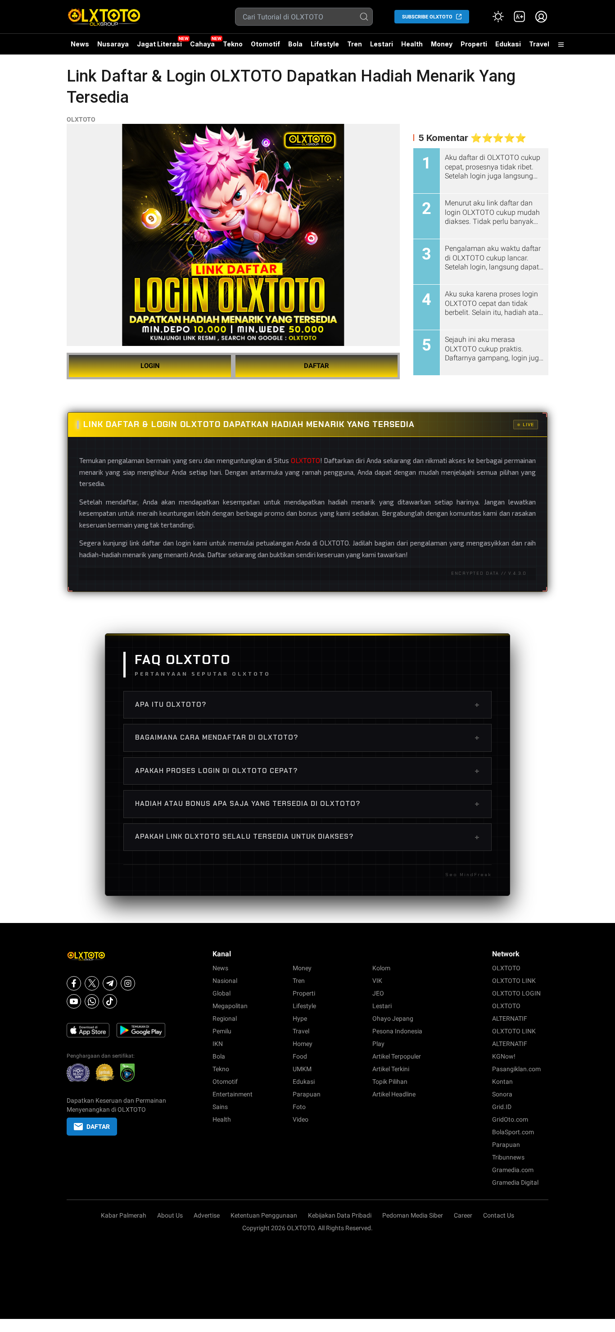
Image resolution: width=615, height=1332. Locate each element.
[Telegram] (110, 983)
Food (300, 1056)
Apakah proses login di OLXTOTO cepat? (307, 770)
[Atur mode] (498, 16)
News (80, 44)
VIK (377, 980)
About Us (170, 1215)
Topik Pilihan (389, 1081)
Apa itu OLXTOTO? (307, 704)
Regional (225, 1018)
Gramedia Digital (515, 1182)
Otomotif (265, 44)
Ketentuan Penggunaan (264, 1215)
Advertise (207, 1215)
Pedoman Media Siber (412, 1215)
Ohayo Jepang (392, 1018)
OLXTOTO (81, 119)
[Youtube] (74, 1001)
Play (378, 1043)
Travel (539, 44)
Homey (302, 1043)
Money (441, 44)
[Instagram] (128, 983)
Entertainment (233, 1094)
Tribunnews (508, 1157)
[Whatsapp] (92, 1001)
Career (463, 1215)
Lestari (381, 47)
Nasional (225, 980)
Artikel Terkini (390, 1069)
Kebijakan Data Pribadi (339, 1215)
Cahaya (202, 44)
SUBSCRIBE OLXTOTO (427, 17)
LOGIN (150, 366)
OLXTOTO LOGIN (516, 993)
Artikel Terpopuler (396, 1056)
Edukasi (508, 44)
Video (300, 1119)
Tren (354, 44)
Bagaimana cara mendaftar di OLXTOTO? (307, 737)
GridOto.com (510, 1119)
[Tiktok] (110, 1001)
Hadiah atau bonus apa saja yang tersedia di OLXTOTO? (307, 803)
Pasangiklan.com (516, 1069)
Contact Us (498, 1215)
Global (222, 993)
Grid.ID (501, 1106)
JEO (378, 993)
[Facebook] (74, 983)
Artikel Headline (394, 1094)
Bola (295, 44)
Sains (220, 1106)
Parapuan (307, 1094)
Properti (474, 44)
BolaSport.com (513, 1132)
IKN (218, 1043)
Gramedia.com (513, 1169)
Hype (300, 1018)
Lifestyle (325, 44)
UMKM (302, 1069)
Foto (299, 1106)
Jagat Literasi (159, 44)
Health (412, 44)
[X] (92, 983)
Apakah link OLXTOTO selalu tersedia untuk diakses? (307, 837)
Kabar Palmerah (123, 1215)
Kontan (502, 1081)
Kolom (381, 968)
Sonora (502, 1094)
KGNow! (504, 1056)
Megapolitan (230, 1005)
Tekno (233, 44)
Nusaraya (113, 44)
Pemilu (222, 1031)
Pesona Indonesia (397, 1031)
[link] (519, 16)
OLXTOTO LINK (514, 980)
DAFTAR (316, 366)
